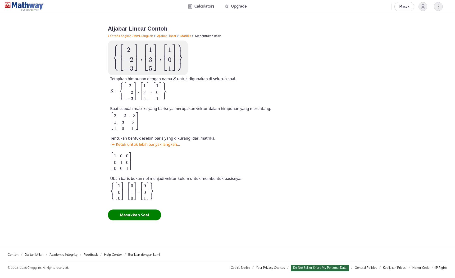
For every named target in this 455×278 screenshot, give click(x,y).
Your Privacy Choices (270, 267)
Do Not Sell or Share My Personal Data (319, 267)
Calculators (204, 7)
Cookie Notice (240, 267)
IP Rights (441, 267)
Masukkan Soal (134, 215)
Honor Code (420, 267)
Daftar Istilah (34, 254)
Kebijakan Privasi (394, 267)
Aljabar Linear (166, 36)
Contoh (13, 254)
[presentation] (148, 58)
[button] (423, 6)
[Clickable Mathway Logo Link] (24, 6)
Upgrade (239, 7)
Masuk (404, 6)
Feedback (91, 254)
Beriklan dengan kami (144, 254)
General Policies (366, 267)
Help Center (113, 254)
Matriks (185, 36)
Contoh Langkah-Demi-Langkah (130, 36)
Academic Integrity (63, 254)
